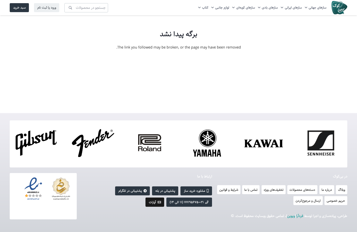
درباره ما (327, 189)
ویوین (291, 216)
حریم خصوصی (336, 200)
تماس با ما (250, 189)
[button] (307, 7)
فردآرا (299, 216)
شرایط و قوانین (228, 189)
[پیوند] (339, 7)
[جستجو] (70, 7)
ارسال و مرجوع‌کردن (308, 200)
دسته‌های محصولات (302, 189)
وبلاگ (341, 189)
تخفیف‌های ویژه (273, 189)
